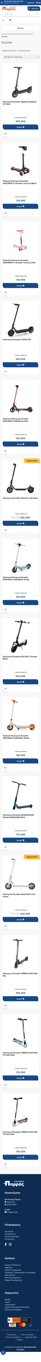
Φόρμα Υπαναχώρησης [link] (13, 1280)
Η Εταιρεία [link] (9, 1231)
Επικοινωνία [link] (9, 1239)
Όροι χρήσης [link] (12, 1334)
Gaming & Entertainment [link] (24, 34)
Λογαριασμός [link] (10, 1304)
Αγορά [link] (19, 127)
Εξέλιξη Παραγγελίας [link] (13, 1270)
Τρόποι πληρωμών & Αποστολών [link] (17, 1307)
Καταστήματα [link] (10, 1234)
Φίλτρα (20, 28)
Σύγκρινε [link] (5, 134)
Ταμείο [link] (7, 1302)
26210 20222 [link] (12, 1204)
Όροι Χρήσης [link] (10, 1275)
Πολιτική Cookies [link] (27, 1334)
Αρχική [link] (4, 34)
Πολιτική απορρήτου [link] (13, 1337)
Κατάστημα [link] (11, 34)
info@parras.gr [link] (12, 1212)
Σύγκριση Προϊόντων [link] (13, 1265)
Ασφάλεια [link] (9, 1267)
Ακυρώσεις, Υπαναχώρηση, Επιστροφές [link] (20, 1272)
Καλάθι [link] (7, 1299)
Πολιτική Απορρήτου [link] (13, 1277)
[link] (3, 1352)
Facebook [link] (30, 3)
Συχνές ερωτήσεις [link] (12, 1236)
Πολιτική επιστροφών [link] (13, 1309)
